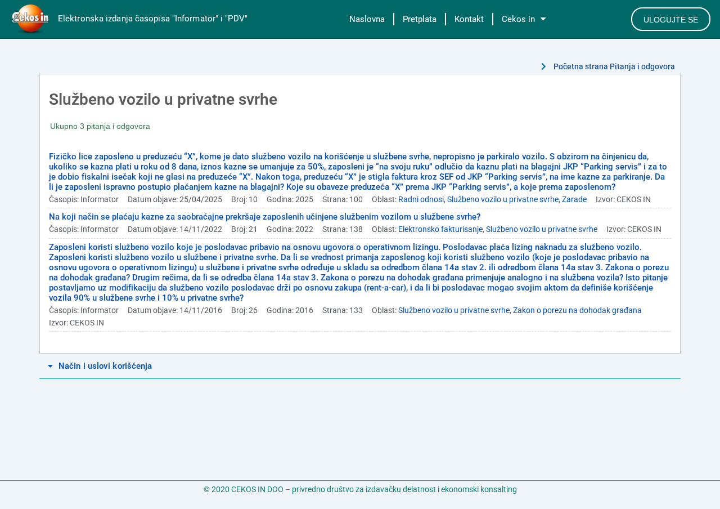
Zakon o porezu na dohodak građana (577, 310)
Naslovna (367, 19)
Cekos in (518, 19)
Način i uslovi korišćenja (105, 366)
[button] (360, 366)
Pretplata (419, 19)
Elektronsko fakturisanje (440, 229)
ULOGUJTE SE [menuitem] (671, 19)
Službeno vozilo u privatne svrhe (503, 199)
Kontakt (469, 19)
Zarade (574, 199)
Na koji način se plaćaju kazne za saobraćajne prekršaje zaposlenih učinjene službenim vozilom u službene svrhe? (264, 217)
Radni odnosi (421, 199)
